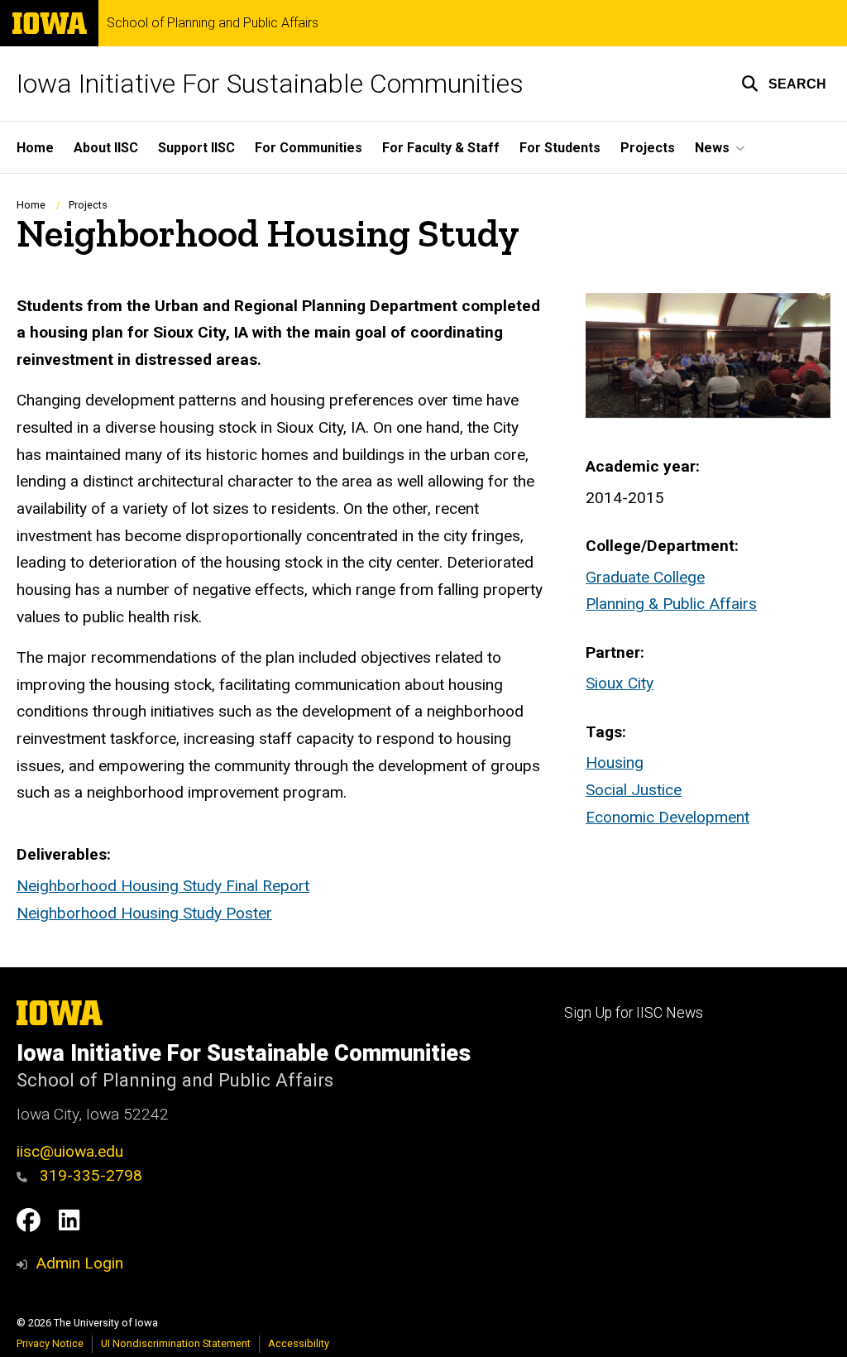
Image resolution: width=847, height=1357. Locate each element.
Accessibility (298, 1343)
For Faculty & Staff (441, 148)
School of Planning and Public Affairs (212, 23)
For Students (560, 148)
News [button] (712, 148)
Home (35, 148)
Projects (647, 148)
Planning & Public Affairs (671, 603)
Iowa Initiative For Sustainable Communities (270, 83)
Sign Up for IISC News (633, 1013)
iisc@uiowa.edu (70, 1151)
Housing (615, 762)
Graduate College (645, 577)
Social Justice (634, 789)
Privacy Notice (50, 1343)
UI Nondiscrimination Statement (176, 1343)
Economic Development (667, 817)
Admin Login (79, 1263)
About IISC (106, 148)
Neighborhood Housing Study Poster (144, 913)
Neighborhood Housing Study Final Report (163, 885)
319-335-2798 (89, 1175)
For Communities (308, 148)
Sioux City (619, 683)
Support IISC (196, 148)
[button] (783, 83)
